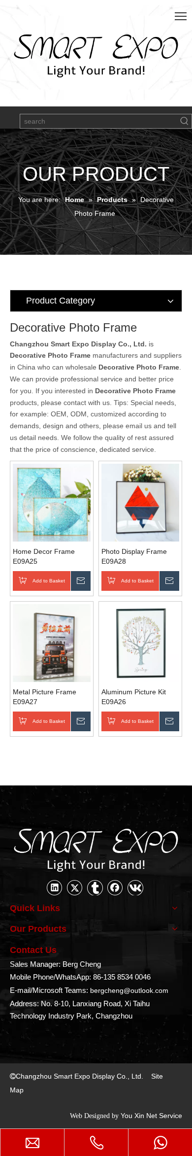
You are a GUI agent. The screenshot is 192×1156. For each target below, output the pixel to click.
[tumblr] (95, 887)
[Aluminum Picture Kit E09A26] (140, 642)
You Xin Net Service (151, 1116)
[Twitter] (75, 887)
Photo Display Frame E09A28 (134, 556)
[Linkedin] (55, 887)
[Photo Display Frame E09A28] (140, 502)
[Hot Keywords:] (185, 121)
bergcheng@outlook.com (129, 990)
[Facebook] (115, 887)
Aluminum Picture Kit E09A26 (133, 697)
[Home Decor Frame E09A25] (52, 502)
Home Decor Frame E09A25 (44, 556)
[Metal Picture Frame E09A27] (52, 642)
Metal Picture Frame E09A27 (44, 697)
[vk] (135, 887)
